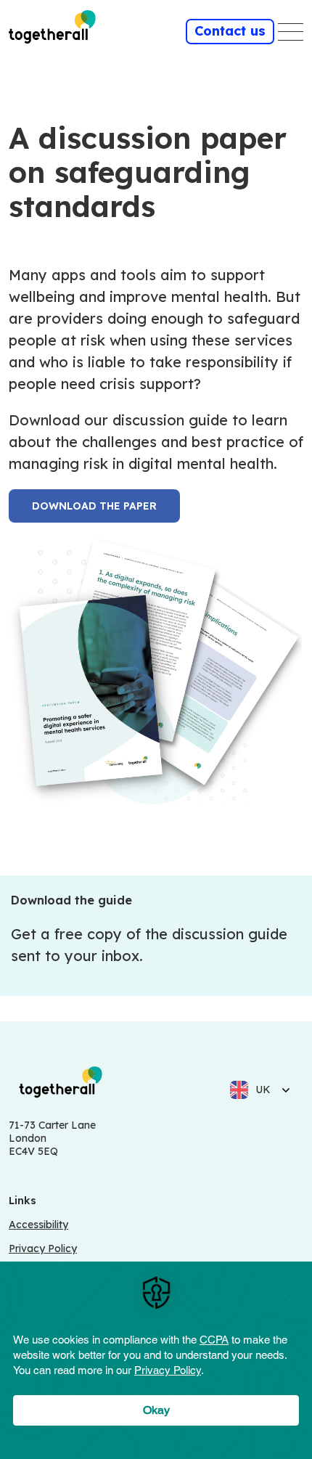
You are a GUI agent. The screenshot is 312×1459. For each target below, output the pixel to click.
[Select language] (281, 1089)
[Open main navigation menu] (290, 32)
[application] (156, 1360)
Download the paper (94, 505)
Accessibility (38, 1224)
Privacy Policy (43, 1248)
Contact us (230, 31)
